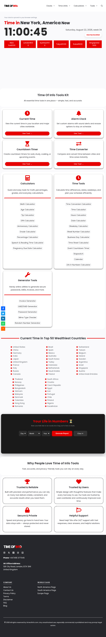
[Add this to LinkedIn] (3, 318)
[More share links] (3, 329)
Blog (5, 606)
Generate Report (62, 433)
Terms (6, 596)
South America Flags (47, 590)
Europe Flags (43, 593)
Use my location (93, 35)
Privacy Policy (9, 593)
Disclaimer (8, 599)
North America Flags (47, 587)
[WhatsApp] (3, 323)
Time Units (63, 6)
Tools (92, 6)
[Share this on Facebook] (3, 308)
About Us (7, 587)
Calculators (79, 6)
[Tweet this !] (3, 313)
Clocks (49, 6)
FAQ (5, 603)
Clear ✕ (80, 433)
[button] (101, 5)
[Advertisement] (53, 69)
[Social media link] (4, 553)
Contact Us (8, 590)
